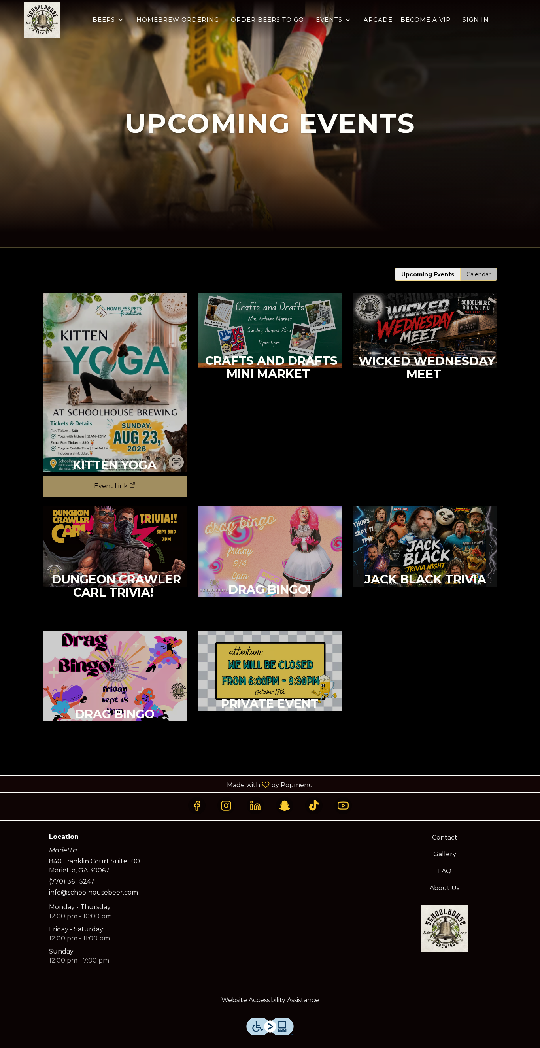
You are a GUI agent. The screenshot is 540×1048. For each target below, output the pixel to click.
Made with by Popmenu (159, 784)
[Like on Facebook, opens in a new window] (197, 805)
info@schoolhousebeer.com (93, 892)
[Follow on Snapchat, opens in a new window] (284, 805)
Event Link (111, 486)
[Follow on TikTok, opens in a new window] (314, 805)
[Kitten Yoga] (115, 379)
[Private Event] (270, 688)
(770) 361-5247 (71, 881)
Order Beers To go (267, 19)
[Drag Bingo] (115, 693)
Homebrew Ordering (177, 19)
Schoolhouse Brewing (444, 928)
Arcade (378, 19)
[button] (108, 20)
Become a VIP (425, 19)
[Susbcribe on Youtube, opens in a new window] (343, 805)
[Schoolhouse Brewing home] (41, 20)
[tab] (428, 274)
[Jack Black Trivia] (425, 563)
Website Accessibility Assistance (270, 1000)
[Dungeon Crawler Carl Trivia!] (115, 563)
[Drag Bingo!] (270, 568)
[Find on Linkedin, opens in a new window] (255, 805)
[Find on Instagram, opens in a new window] (226, 805)
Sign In (476, 19)
